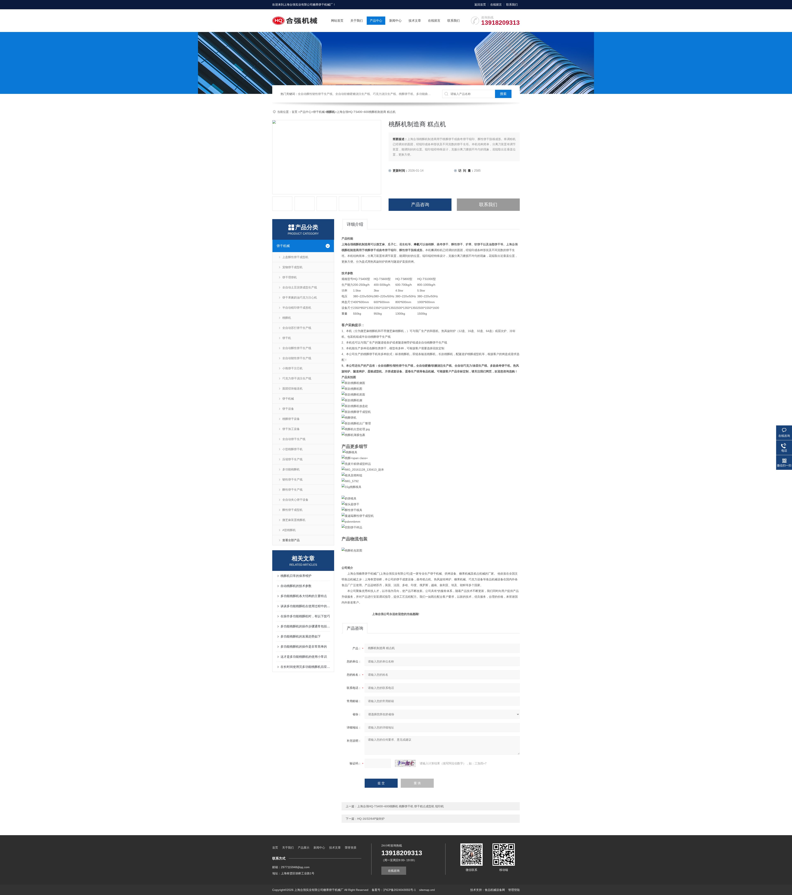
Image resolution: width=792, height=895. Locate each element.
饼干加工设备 (291, 429)
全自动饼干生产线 (293, 439)
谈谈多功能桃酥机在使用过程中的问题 (305, 606)
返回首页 (480, 4)
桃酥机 (286, 317)
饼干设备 (288, 408)
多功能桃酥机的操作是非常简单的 (303, 646)
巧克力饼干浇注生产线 (296, 378)
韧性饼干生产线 (292, 479)
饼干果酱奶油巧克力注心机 (299, 297)
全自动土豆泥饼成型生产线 (299, 287)
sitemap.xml (427, 889)
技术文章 (415, 20)
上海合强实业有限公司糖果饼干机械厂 (308, 4)
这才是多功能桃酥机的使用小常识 (303, 656)
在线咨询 (394, 870)
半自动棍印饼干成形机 (296, 307)
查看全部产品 (291, 540)
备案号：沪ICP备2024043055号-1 (394, 889)
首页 (295, 111)
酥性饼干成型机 (292, 509)
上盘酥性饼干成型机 (295, 257)
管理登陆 (514, 889)
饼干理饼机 (289, 277)
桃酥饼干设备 (291, 418)
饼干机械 (319, 111)
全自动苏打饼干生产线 (296, 327)
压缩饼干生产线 (292, 459)
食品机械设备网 (495, 889)
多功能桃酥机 (291, 469)
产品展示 (303, 847)
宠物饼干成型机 (292, 267)
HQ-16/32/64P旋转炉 (371, 818)
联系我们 (512, 4)
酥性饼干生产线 (292, 489)
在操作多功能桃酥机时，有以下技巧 (305, 616)
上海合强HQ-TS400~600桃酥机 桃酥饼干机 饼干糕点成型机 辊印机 (400, 806)
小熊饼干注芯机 (292, 368)
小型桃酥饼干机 (292, 449)
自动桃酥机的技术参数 (295, 586)
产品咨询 (420, 204)
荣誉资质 (350, 847)
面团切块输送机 (292, 388)
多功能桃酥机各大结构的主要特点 (303, 596)
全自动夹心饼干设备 (295, 499)
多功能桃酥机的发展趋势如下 (300, 636)
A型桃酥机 (289, 530)
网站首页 (337, 20)
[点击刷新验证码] (405, 763)
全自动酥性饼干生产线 (296, 348)
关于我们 (356, 20)
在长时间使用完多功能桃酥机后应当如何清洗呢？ (305, 666)
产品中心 (376, 20)
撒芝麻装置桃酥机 (293, 520)
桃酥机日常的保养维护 (295, 575)
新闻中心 (395, 20)
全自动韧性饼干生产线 (296, 358)
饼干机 (286, 338)
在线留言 (496, 4)
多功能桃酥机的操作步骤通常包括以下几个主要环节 (305, 626)
